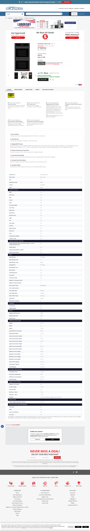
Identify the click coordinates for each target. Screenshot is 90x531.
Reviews (37, 89)
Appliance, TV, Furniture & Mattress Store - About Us (17, 507)
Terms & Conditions (72, 466)
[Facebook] (73, 472)
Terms (46, 463)
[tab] (9, 89)
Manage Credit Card (72, 501)
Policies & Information (17, 505)
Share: (76, 84)
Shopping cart (73, 499)
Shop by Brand (17, 511)
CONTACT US (68, 486)
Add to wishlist (50, 79)
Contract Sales (45, 503)
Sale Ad (17, 492)
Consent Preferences (17, 509)
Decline (78, 526)
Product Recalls (45, 501)
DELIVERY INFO (11, 486)
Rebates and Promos (17, 497)
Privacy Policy (17, 499)
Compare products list (72, 505)
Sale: (39, 57)
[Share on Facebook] (79, 85)
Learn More (72, 37)
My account (72, 492)
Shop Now (67, 2)
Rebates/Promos (18, 89)
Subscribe (57, 457)
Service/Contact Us (45, 492)
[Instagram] (77, 472)
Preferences (70, 526)
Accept (85, 526)
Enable (52, 439)
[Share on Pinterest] (81, 85)
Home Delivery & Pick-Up (17, 503)
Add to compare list (53, 79)
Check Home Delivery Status (45, 494)
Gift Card (17, 513)
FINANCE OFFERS (22, 486)
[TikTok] (83, 472)
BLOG (56, 486)
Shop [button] (8, 14)
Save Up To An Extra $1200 (44, 75)
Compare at (40, 53)
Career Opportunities (17, 494)
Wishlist (72, 503)
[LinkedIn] (80, 472)
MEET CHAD (79, 486)
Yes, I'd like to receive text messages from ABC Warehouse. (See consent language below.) (45, 460)
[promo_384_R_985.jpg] (24, 78)
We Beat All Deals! (45, 32)
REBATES (45, 486)
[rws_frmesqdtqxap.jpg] (30, 78)
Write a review (51, 46)
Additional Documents (48, 89)
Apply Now (18, 37)
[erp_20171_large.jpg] (22, 57)
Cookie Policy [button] (24, 527)
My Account (82, 13)
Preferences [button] (51, 527)
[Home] (6, 18)
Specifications (28, 89)
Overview (9, 89)
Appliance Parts (45, 497)
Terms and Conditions (17, 501)
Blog (17, 515)
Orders (72, 497)
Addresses (72, 494)
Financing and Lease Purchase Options (45, 499)
